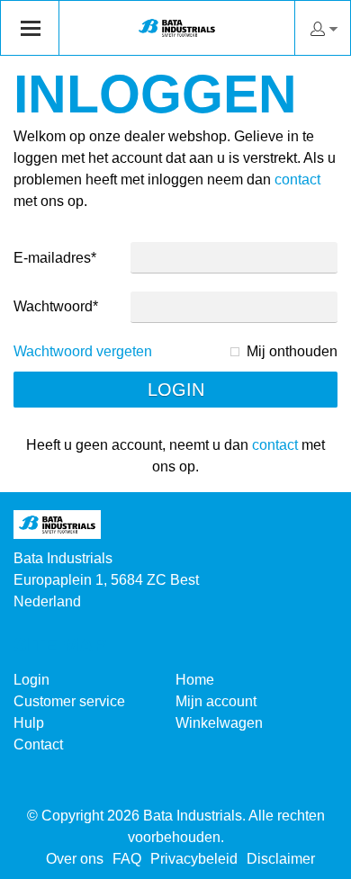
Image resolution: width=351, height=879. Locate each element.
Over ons (75, 858)
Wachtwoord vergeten (83, 351)
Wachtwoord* (56, 306)
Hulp (29, 723)
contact (297, 179)
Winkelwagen (219, 723)
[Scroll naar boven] (312, 859)
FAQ (126, 858)
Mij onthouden (292, 351)
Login (32, 679)
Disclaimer (281, 858)
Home (195, 679)
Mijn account (216, 701)
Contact (38, 744)
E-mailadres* (55, 257)
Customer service (69, 701)
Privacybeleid (194, 858)
